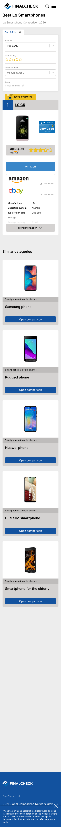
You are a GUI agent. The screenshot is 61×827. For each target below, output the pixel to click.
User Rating (10, 55)
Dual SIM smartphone (22, 518)
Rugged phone (17, 377)
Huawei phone (16, 448)
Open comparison (30, 319)
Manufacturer (11, 67)
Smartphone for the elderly (27, 589)
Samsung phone (18, 307)
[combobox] (7, 72)
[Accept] (56, 805)
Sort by (8, 40)
